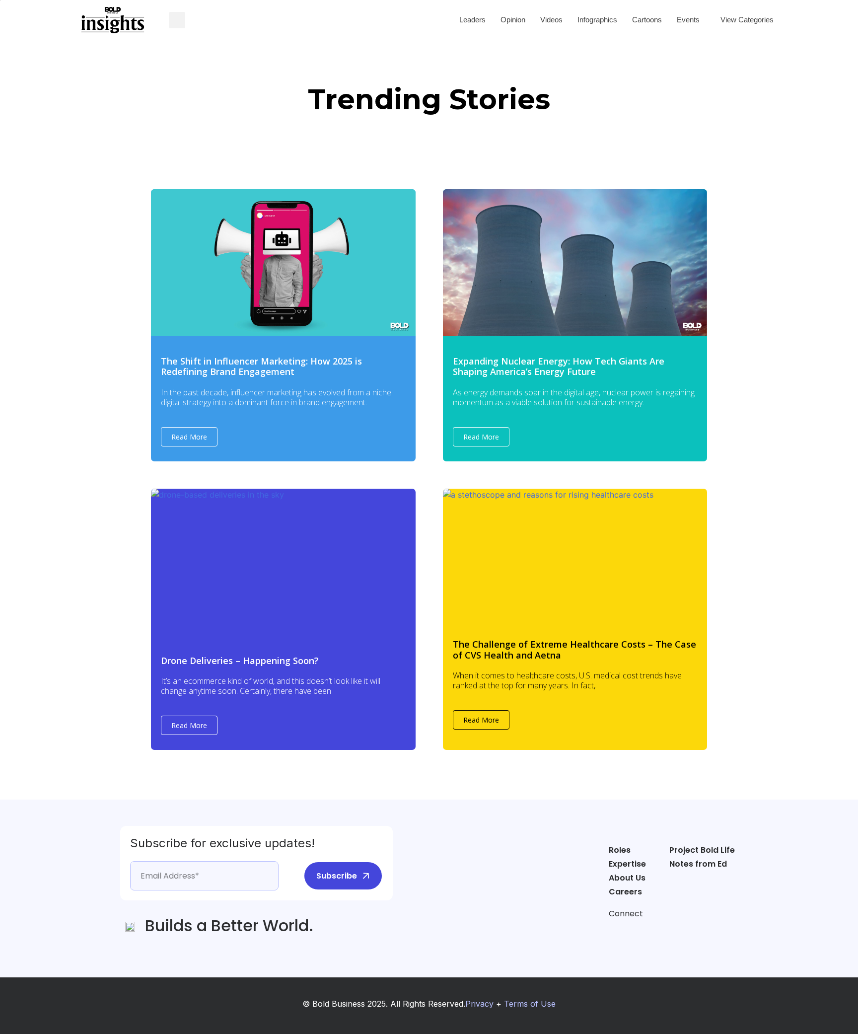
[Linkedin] (653, 932)
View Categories (747, 19)
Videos (551, 19)
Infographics (597, 19)
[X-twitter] (635, 932)
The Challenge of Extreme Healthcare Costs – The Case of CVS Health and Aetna (574, 649)
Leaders (472, 19)
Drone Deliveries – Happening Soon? (240, 660)
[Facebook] (616, 932)
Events (688, 19)
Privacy (479, 1004)
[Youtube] (672, 932)
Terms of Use (530, 1004)
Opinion (512, 19)
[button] (177, 20)
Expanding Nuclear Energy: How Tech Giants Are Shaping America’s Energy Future (558, 366)
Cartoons (647, 19)
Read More (189, 437)
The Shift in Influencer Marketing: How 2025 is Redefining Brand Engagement (261, 366)
